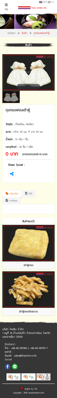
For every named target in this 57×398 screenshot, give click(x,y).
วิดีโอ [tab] (30, 193)
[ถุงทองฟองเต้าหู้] (12, 97)
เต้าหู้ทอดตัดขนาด (28, 311)
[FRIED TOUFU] (28, 243)
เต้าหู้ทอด (28, 265)
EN (52, 2)
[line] (15, 369)
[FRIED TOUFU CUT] (28, 289)
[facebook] (8, 369)
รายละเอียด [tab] (13, 193)
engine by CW (30, 389)
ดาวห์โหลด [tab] (12, 201)
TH (43, 2)
